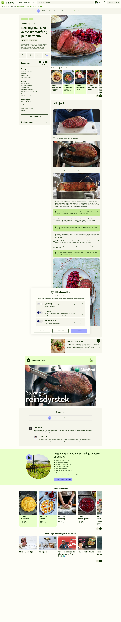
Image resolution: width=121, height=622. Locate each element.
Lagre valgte (60, 330)
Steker (31, 19)
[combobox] (66, 2)
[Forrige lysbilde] (97, 95)
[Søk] (39, 2)
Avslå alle (42, 330)
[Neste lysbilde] (100, 95)
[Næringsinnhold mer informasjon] (35, 122)
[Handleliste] (104, 2)
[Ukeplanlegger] (100, 2)
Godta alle (79, 330)
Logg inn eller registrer (74, 11)
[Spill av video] (60, 385)
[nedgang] (40, 62)
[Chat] (96, 2)
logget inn (61, 418)
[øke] (46, 62)
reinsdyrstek (31, 71)
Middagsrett (25, 19)
